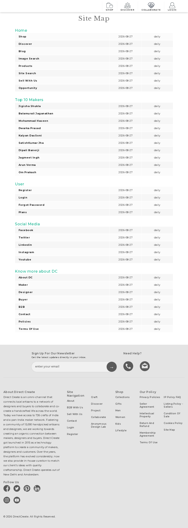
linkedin (25, 244)
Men (118, 410)
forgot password (31, 204)
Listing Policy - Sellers (173, 405)
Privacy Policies (150, 397)
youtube (25, 259)
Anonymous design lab (98, 425)
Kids (118, 423)
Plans (23, 212)
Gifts (118, 403)
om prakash (27, 172)
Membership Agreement (148, 434)
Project (95, 410)
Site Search (27, 73)
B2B (22, 306)
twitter (24, 237)
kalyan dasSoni (30, 135)
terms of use (29, 328)
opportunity (28, 88)
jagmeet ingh (29, 157)
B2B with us (75, 407)
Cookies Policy (173, 423)
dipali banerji (29, 150)
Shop (109, 9)
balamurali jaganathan (36, 113)
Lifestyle (121, 430)
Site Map (169, 429)
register (25, 190)
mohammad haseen (33, 120)
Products (26, 66)
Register (72, 434)
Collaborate (151, 9)
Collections (122, 397)
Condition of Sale (172, 415)
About (71, 400)
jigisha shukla (30, 106)
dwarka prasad (30, 128)
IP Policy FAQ (172, 397)
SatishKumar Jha (31, 142)
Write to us (145, 365)
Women (120, 417)
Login (172, 9)
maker (23, 284)
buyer (23, 299)
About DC (26, 277)
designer (26, 292)
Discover (127, 9)
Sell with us (28, 80)
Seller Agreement (147, 405)
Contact (24, 314)
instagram (26, 252)
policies (25, 321)
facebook (26, 230)
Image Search (29, 58)
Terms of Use (149, 442)
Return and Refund (147, 425)
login (23, 197)
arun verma (27, 165)
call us (128, 365)
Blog (22, 51)
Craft (94, 397)
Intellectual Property (147, 415)
